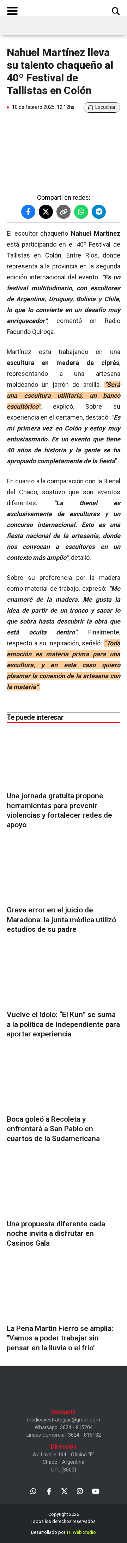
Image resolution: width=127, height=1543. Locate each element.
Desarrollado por (63, 1532)
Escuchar (105, 107)
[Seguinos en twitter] (64, 1491)
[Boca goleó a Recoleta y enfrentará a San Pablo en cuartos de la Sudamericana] (63, 1081)
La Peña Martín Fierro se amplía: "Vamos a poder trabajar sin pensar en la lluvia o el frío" (60, 1338)
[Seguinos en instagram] (80, 1491)
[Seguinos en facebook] (49, 1491)
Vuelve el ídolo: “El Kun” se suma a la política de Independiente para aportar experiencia (63, 1024)
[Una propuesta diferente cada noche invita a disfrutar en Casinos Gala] (63, 1186)
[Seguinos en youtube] (95, 1491)
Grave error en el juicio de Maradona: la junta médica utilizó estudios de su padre (61, 920)
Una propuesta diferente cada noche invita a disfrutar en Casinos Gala (56, 1233)
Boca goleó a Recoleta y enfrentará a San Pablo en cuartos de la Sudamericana (53, 1129)
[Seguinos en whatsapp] (33, 1491)
